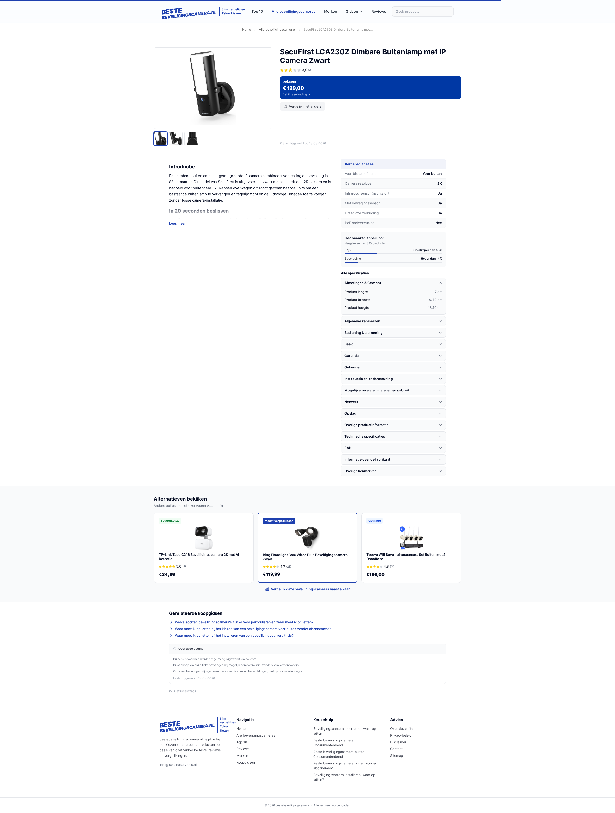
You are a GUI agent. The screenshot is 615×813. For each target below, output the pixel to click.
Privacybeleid (401, 735)
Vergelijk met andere (305, 106)
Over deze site (401, 729)
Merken (330, 11)
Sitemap (396, 755)
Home (246, 29)
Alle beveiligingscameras (293, 11)
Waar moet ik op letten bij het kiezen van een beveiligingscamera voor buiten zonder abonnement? (253, 629)
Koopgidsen (245, 762)
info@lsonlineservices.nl (178, 765)
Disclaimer (398, 742)
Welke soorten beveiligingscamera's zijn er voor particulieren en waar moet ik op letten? (244, 622)
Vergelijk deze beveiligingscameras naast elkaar (310, 589)
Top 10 (257, 11)
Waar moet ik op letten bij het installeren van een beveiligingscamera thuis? (234, 635)
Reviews (378, 11)
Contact (396, 749)
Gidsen (352, 11)
